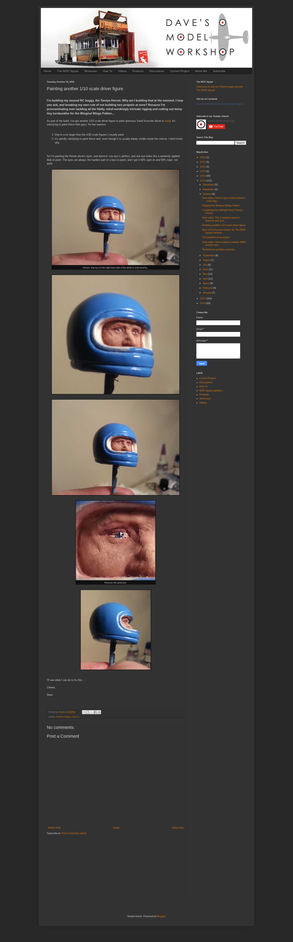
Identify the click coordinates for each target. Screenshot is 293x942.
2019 (203, 176)
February (208, 288)
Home (47, 71)
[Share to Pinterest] (99, 712)
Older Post (177, 827)
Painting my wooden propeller (218, 249)
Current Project (179, 71)
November (209, 189)
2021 (203, 166)
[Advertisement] (115, 869)
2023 (203, 157)
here (167, 120)
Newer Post (54, 827)
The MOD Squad (67, 71)
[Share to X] (91, 712)
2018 (203, 180)
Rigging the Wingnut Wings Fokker (221, 205)
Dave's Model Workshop (208, 104)
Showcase (90, 71)
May (205, 274)
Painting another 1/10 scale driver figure (224, 225)
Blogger (161, 916)
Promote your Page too (233, 104)
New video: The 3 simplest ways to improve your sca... (221, 219)
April (205, 278)
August (207, 260)
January (207, 292)
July (205, 264)
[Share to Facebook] (95, 712)
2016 (203, 303)
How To (107, 71)
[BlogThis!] (88, 712)
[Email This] (84, 712)
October (207, 194)
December (209, 184)
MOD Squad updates (210, 390)
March (206, 283)
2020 (203, 171)
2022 (203, 162)
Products (138, 71)
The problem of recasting (215, 237)
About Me (201, 71)
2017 (203, 298)
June (206, 269)
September (209, 255)
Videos (122, 71)
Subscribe (219, 71)
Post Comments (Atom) (74, 833)
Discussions (156, 71)
